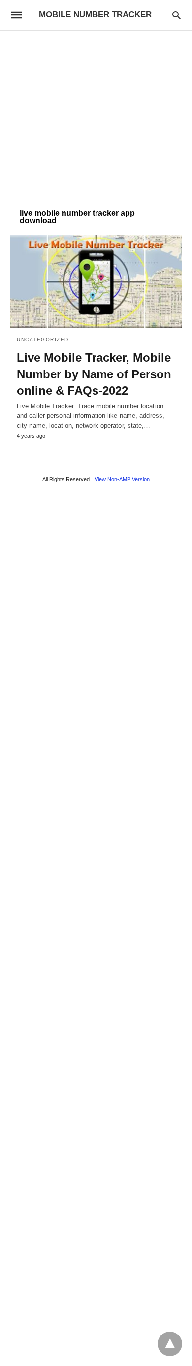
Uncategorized (43, 339)
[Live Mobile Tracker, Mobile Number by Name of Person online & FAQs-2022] (96, 281)
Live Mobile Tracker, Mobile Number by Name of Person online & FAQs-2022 (94, 374)
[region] (96, 114)
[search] (176, 15)
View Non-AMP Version (122, 479)
